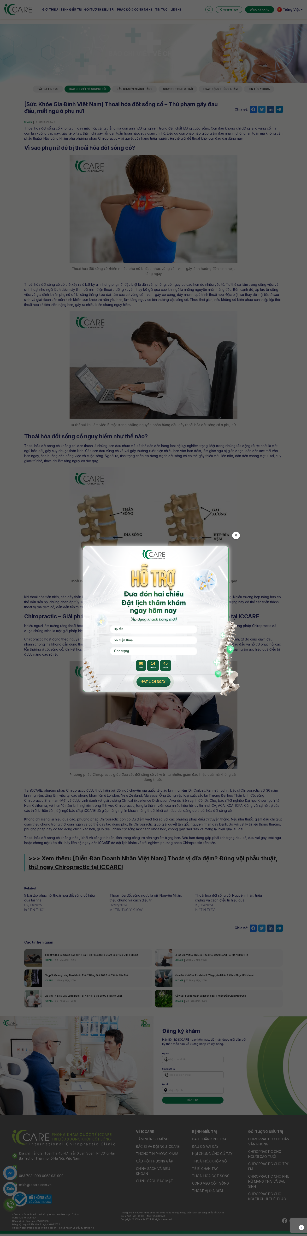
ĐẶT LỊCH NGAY (153, 681)
